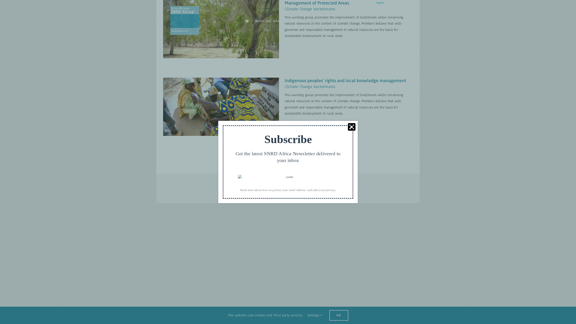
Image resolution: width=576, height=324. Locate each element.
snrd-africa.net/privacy (321, 190)
